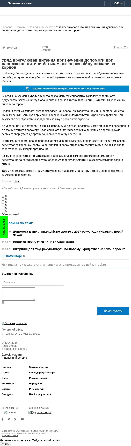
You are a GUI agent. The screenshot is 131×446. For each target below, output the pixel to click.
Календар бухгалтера (42, 372)
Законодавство (38, 367)
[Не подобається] (3, 212)
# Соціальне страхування (71, 188)
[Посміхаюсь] (3, 200)
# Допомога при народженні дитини (38, 188)
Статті (5, 372)
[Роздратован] (3, 209)
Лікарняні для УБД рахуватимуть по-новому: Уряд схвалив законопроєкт (69, 249)
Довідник (7, 394)
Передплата (36, 383)
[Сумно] (3, 206)
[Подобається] (3, 197)
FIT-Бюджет (9, 383)
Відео (5, 378)
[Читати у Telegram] (10, 419)
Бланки (6, 389)
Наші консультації (40, 394)
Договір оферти (12, 354)
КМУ (16, 181)
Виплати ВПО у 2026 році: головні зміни (43, 242)
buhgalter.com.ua (10, 435)
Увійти (5, 443)
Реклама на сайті (39, 378)
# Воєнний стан (10, 188)
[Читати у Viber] (17, 419)
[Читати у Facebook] (4, 419)
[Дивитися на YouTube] (24, 419)
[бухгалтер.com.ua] (65, 11)
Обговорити (10, 214)
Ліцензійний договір (14, 357)
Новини (6, 367)
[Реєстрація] (107, 3)
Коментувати (113, 311)
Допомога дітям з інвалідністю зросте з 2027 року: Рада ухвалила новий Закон (68, 233)
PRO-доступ (36, 389)
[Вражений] (3, 203)
